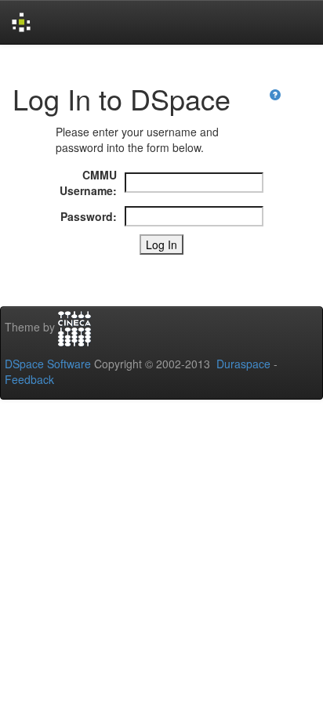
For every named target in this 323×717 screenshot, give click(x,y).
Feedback (29, 379)
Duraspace (243, 363)
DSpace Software (48, 363)
